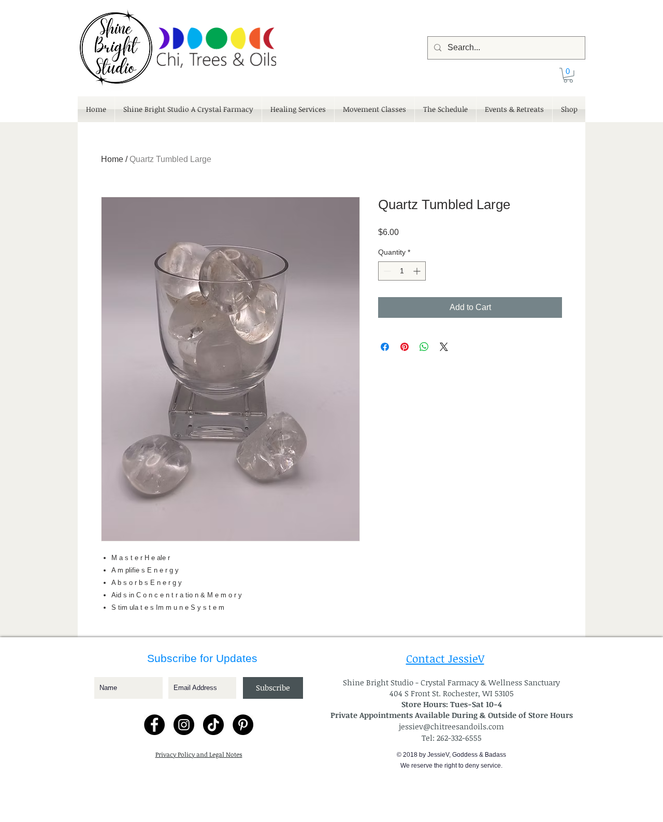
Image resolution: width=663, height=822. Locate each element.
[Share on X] (444, 347)
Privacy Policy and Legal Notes (198, 754)
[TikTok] (213, 724)
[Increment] (417, 271)
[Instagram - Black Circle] (184, 724)
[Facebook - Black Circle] (154, 724)
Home (112, 159)
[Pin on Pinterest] (404, 347)
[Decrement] (386, 271)
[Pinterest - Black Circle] (243, 724)
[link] (568, 75)
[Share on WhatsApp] (424, 347)
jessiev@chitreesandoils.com (451, 726)
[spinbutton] (402, 271)
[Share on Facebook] (385, 347)
